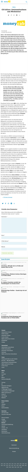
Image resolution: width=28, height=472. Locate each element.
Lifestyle (3, 404)
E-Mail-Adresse (5, 241)
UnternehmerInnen (6, 433)
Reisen (3, 406)
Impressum (14, 445)
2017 (26, 463)
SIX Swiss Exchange (7, 197)
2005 (10, 467)
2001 (21, 467)
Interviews (4, 411)
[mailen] (19, 15)
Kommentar (4, 216)
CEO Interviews (5, 412)
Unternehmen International (8, 347)
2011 (15, 465)
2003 (15, 467)
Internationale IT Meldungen (8, 390)
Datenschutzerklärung (14, 448)
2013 (10, 465)
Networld (4, 397)
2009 (20, 465)
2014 (7, 465)
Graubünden (4, 340)
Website (3, 246)
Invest (3, 367)
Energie (3, 419)
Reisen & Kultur (5, 401)
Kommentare (4, 431)
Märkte (14, 7)
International (5, 345)
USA (2, 375)
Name (3, 235)
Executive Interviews (6, 414)
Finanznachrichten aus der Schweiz (9, 359)
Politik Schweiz (5, 333)
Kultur (3, 402)
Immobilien (4, 429)
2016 (2, 465)
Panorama (4, 352)
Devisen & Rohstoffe (6, 379)
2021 (15, 463)
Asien (3, 372)
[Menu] (2, 2)
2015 (4, 465)
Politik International (6, 349)
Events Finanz (5, 365)
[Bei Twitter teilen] (9, 15)
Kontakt (14, 451)
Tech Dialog (4, 396)
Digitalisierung (5, 387)
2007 (26, 465)
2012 (12, 465)
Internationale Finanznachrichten (9, 362)
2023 (10, 463)
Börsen (3, 377)
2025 (4, 463)
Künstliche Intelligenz (6, 385)
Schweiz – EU (5, 427)
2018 (23, 463)
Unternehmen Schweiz (7, 332)
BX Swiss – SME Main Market (8, 360)
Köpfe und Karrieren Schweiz (8, 338)
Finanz (3, 357)
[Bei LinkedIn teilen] (17, 15)
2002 (18, 467)
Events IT (4, 394)
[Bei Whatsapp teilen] (14, 15)
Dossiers (3, 422)
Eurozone (4, 374)
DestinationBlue (5, 407)
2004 (13, 467)
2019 (20, 463)
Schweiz (3, 330)
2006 (7, 467)
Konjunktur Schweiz (6, 335)
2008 (23, 465)
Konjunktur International (7, 350)
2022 (12, 463)
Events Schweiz (5, 337)
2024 (7, 463)
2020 (18, 463)
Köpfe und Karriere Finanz (7, 364)
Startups (3, 382)
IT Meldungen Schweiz (7, 389)
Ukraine (3, 426)
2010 (17, 465)
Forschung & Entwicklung (7, 424)
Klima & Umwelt (5, 417)
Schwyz (3, 342)
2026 (2, 463)
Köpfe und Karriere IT (6, 392)
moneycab (5, 30)
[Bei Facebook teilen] (11, 15)
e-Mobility (4, 421)
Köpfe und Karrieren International (9, 354)
